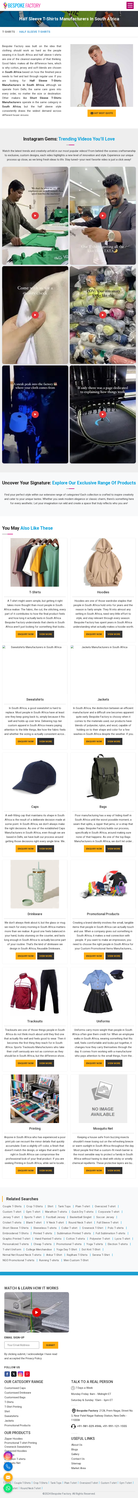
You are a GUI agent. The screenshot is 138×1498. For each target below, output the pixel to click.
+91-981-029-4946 (89, 1426)
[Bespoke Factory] (12, 5)
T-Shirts (8, 31)
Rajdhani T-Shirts (77, 1255)
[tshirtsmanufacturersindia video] (35, 216)
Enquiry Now (26, 634)
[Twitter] (14, 1374)
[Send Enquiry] (8, 1477)
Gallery (75, 1454)
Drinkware (35, 914)
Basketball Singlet (81, 1217)
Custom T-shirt (12, 1211)
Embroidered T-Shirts (16, 1233)
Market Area (78, 1468)
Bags (103, 807)
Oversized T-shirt (105, 1206)
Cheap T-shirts (43, 1244)
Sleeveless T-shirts (45, 1228)
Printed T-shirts (43, 1233)
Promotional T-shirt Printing (20, 1442)
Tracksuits (35, 1021)
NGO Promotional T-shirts (19, 1260)
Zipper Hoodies (13, 1438)
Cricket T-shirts (12, 1222)
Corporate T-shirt (109, 1211)
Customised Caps (15, 1388)
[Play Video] (36, 1312)
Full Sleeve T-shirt (108, 1222)
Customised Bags (15, 1397)
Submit (50, 1345)
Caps (35, 807)
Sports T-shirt (33, 1217)
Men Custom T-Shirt (76, 1260)
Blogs (74, 1449)
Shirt (51, 1206)
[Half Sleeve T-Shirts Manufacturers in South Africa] (102, 75)
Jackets (103, 699)
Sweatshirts (35, 699)
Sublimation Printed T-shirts (74, 1233)
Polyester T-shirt (100, 1238)
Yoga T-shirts (95, 1244)
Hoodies (103, 592)
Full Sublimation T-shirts (111, 1233)
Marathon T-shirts (56, 1211)
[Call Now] (8, 1466)
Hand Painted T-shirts (48, 1238)
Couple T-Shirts (12, 1206)
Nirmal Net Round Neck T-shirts (22, 1255)
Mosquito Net (103, 1128)
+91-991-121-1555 (115, 1426)
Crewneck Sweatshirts (17, 1446)
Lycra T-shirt (123, 1238)
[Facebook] (7, 1374)
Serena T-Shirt (101, 1255)
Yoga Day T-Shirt (67, 1249)
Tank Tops (65, 1206)
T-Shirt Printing (13, 1406)
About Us (76, 1444)
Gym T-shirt (33, 1211)
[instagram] (8, 1455)
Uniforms (103, 1021)
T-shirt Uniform (12, 1249)
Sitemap (76, 1463)
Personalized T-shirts (16, 1244)
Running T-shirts (49, 1260)
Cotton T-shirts (76, 1238)
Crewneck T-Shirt (93, 1228)
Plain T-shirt (83, 1206)
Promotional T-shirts (69, 1244)
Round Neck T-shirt (81, 1222)
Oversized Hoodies (15, 1451)
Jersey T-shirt (11, 1217)
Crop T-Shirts (34, 1206)
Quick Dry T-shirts (83, 1211)
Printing (35, 1128)
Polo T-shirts (116, 1228)
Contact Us (78, 1458)
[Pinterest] (27, 1374)
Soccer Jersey (105, 1217)
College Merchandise (39, 1249)
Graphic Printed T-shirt (17, 1238)
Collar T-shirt (69, 1228)
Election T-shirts (118, 1244)
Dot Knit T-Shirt (91, 1249)
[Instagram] (20, 1374)
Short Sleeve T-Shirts (16, 1228)
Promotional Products (103, 914)
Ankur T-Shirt (54, 1255)
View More (45, 634)
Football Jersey (56, 1217)
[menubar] (130, 5)
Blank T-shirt (34, 1222)
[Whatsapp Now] (8, 1488)
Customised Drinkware (17, 1392)
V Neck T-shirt (55, 1222)
